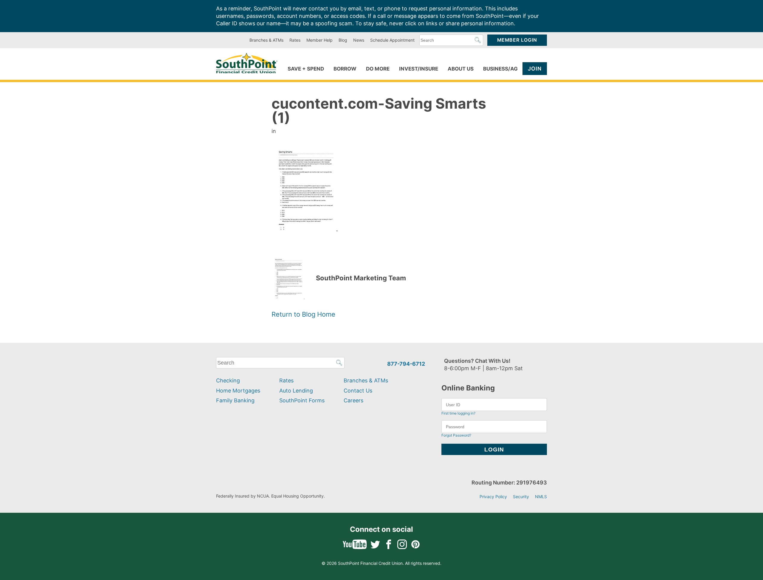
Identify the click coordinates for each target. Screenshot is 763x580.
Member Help (319, 40)
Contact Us (358, 390)
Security (521, 496)
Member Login (517, 40)
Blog (343, 40)
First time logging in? (458, 413)
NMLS (541, 496)
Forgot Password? (456, 435)
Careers (353, 400)
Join (535, 68)
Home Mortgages (238, 390)
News (358, 40)
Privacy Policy (493, 496)
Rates (294, 40)
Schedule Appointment (392, 40)
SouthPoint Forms (302, 400)
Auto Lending (296, 390)
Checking (228, 380)
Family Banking (235, 400)
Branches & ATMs (266, 40)
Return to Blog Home (303, 314)
